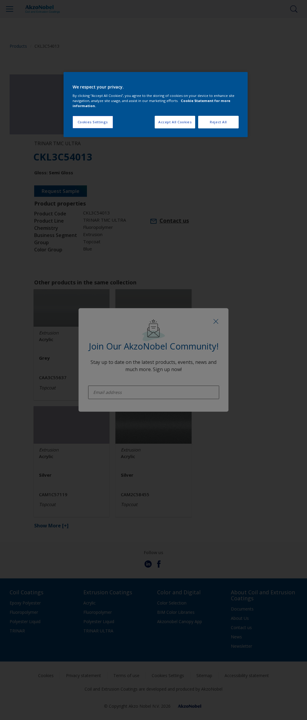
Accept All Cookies (175, 122)
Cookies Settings (93, 122)
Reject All (218, 122)
